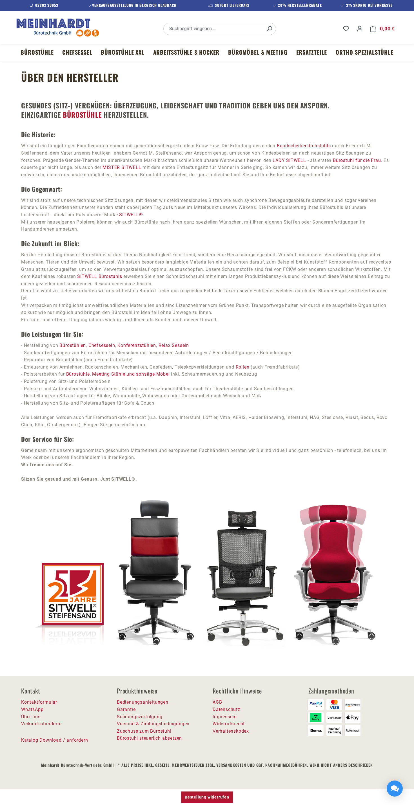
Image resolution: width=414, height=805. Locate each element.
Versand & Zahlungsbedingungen (153, 723)
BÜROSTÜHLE (82, 115)
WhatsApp (32, 709)
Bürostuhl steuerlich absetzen (149, 738)
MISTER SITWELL (122, 167)
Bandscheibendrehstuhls (304, 145)
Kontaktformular (39, 702)
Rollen (243, 367)
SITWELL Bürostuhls (99, 276)
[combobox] (213, 29)
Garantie (126, 709)
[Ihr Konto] (359, 28)
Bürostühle (78, 374)
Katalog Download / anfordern (54, 740)
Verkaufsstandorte (41, 723)
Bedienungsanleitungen (142, 702)
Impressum (225, 716)
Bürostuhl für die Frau (357, 160)
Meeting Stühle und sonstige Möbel (131, 374)
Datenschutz (226, 709)
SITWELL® (131, 214)
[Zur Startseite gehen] (57, 27)
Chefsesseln (101, 345)
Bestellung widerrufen (207, 797)
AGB (217, 702)
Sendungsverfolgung (139, 716)
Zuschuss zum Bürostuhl (144, 731)
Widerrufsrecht (229, 723)
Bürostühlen (72, 345)
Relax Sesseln (174, 345)
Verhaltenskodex (231, 731)
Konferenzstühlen (136, 345)
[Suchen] (269, 29)
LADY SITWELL (289, 160)
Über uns (30, 716)
